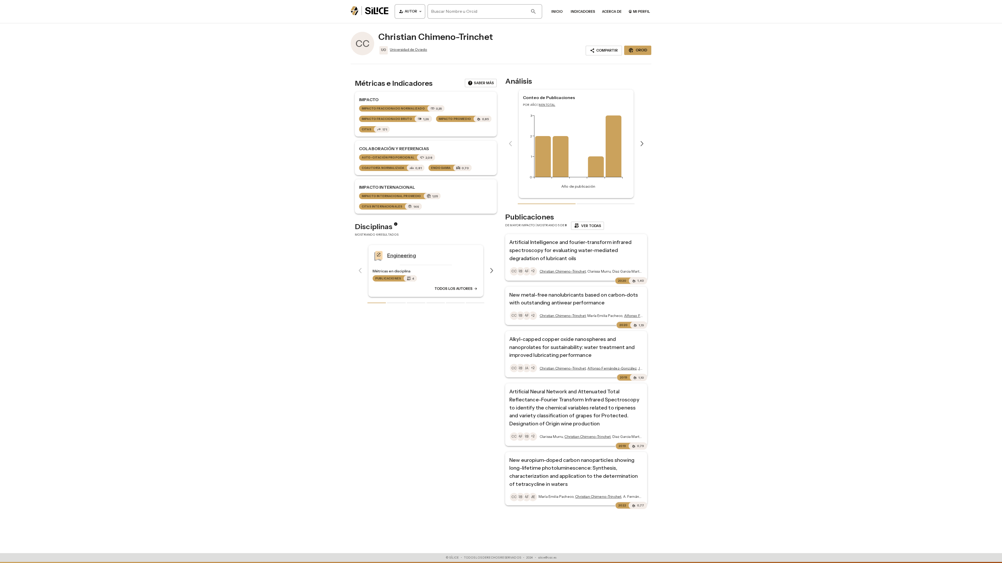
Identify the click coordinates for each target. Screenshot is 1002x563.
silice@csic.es (547, 557)
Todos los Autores (456, 288)
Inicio (557, 11)
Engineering (401, 255)
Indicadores (583, 11)
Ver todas (587, 226)
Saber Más (481, 83)
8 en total (547, 105)
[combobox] (410, 11)
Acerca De (612, 11)
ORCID (637, 50)
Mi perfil (639, 11)
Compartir (604, 50)
